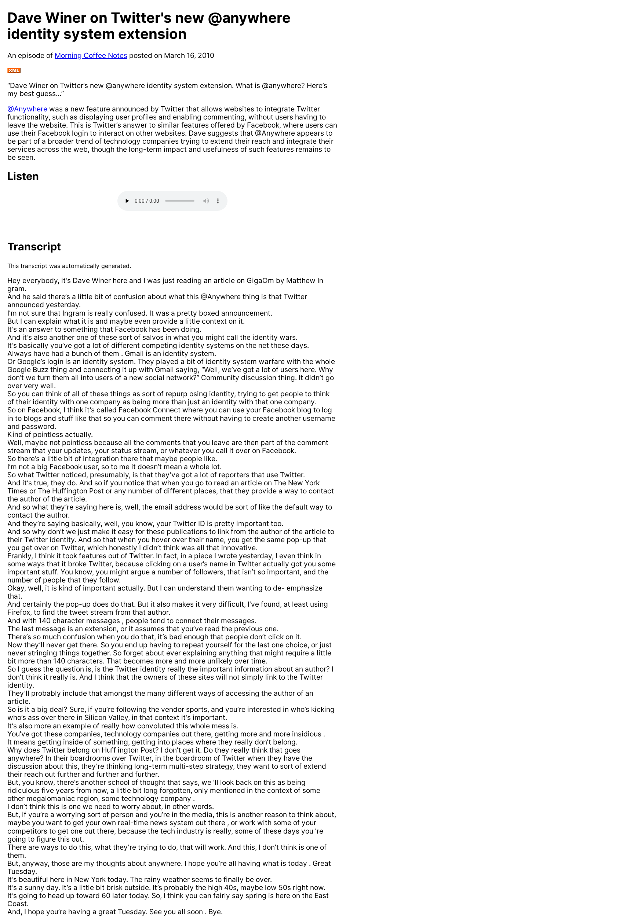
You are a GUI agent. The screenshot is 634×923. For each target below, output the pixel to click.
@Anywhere (27, 108)
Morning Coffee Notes (91, 55)
